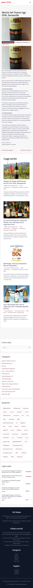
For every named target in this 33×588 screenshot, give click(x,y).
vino (16, 453)
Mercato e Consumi (7, 381)
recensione (24, 434)
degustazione (7, 415)
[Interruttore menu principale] (30, 2)
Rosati (16, 559)
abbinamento (17, 408)
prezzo (19, 430)
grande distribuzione (8, 422)
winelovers (20, 456)
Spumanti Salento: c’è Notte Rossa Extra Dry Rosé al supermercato (12, 476)
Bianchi (16, 555)
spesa (26, 437)
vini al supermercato (8, 449)
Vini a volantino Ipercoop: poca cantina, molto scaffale (16, 532)
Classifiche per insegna (7, 368)
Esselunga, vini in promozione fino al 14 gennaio (15, 264)
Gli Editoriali (5, 373)
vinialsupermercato (18, 445)
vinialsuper (6, 445)
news (4, 426)
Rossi (16, 554)
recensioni (6, 437)
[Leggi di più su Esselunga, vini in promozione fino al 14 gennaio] (17, 252)
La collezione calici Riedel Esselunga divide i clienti (11, 481)
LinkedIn (16, 573)
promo (26, 430)
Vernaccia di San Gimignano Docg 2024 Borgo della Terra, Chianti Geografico (12, 471)
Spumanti (16, 557)
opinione (23, 426)
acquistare (25, 408)
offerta (10, 426)
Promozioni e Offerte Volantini (11, 267)
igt (16, 422)
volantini (23, 452)
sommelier (20, 437)
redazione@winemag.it (21, 584)
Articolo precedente (7, 150)
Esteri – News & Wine (7, 371)
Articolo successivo (26, 150)
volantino (5, 456)
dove (4, 419)
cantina (5, 412)
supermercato (17, 441)
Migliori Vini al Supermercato (11, 185)
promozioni (15, 434)
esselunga (11, 419)
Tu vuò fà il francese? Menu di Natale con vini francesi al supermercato (15, 222)
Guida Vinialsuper (8, 310)
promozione (6, 434)
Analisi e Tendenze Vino (8, 361)
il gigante (22, 422)
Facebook (16, 570)
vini (26, 441)
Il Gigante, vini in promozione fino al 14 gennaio (16, 545)
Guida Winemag (6, 378)
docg (27, 415)
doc (23, 415)
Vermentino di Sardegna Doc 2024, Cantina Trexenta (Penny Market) (10, 488)
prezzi (12, 430)
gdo (18, 419)
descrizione (16, 415)
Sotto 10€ (16, 561)
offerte (16, 426)
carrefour (11, 412)
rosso (13, 437)
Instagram (16, 571)
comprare (19, 412)
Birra (3, 366)
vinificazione (18, 449)
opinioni (5, 430)
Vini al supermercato (8, 42)
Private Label (5, 386)
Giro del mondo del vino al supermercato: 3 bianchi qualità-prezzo (16, 306)
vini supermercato (7, 452)
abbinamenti (7, 408)
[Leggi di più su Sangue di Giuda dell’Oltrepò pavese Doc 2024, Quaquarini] (17, 170)
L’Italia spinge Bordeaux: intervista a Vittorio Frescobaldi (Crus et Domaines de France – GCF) (12, 496)
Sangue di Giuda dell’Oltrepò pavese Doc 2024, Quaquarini (15, 182)
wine (12, 456)
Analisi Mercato (6, 363)
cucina (26, 412)
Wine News (15, 228)
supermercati (6, 441)
